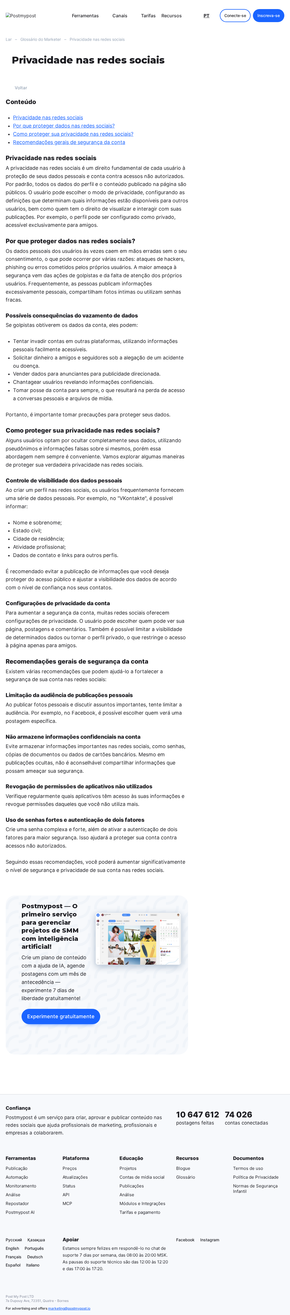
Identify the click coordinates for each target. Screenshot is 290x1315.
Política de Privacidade (256, 1177)
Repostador (17, 1203)
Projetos (128, 1168)
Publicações (132, 1185)
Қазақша (36, 1239)
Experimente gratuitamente (61, 1016)
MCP (67, 1203)
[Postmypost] (34, 15)
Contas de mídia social (142, 1177)
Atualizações (75, 1177)
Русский (14, 1239)
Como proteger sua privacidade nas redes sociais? (73, 134)
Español (13, 1265)
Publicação (16, 1168)
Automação (17, 1177)
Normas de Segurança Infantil (255, 1188)
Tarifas (148, 15)
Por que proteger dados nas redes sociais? (64, 126)
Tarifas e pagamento (140, 1212)
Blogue (183, 1168)
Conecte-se (235, 15)
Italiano (32, 1265)
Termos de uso (248, 1168)
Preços (70, 1168)
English (12, 1248)
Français (14, 1256)
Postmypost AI (20, 1212)
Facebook (185, 1239)
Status (69, 1185)
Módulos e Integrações (142, 1203)
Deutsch (35, 1256)
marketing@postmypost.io (69, 1308)
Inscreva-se (268, 15)
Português (34, 1248)
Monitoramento (21, 1185)
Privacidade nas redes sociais (48, 118)
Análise (13, 1194)
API (66, 1194)
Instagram (209, 1239)
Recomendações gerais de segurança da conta (69, 142)
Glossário (185, 1177)
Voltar (21, 88)
